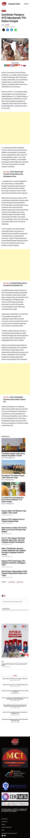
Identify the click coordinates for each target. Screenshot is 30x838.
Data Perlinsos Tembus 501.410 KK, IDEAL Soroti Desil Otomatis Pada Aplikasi (14, 530)
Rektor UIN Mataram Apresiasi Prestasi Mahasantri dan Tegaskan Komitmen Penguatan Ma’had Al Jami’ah (14, 551)
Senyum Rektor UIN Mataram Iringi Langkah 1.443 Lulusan (14, 512)
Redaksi (3, 824)
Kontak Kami (4, 821)
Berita (3, 10)
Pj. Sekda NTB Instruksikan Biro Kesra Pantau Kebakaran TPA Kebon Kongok (13, 500)
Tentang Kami (5, 818)
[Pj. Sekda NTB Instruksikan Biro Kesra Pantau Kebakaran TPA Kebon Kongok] (13, 489)
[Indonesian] (19, 65)
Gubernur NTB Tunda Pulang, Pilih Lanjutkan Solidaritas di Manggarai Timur (14, 563)
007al (7, 25)
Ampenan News (14, 4)
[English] (13, 65)
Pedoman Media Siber (6, 827)
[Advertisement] (15, 128)
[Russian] (24, 65)
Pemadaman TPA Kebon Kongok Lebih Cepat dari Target (13, 477)
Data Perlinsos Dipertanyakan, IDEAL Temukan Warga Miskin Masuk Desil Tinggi (14, 573)
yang (10, 75)
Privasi (3, 830)
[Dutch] (11, 65)
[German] (16, 65)
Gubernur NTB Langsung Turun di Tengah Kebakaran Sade (13, 520)
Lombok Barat (11, 582)
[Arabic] (5, 65)
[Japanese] (21, 65)
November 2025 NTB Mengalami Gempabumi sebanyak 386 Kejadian (14, 664)
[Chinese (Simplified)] (8, 65)
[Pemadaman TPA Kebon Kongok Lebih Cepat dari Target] (13, 467)
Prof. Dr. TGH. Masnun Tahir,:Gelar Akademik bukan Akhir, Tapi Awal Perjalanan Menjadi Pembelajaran (13, 540)
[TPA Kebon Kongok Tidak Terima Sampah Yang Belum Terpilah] (13, 445)
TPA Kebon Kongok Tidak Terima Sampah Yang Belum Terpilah (13, 455)
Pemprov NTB (20, 582)
